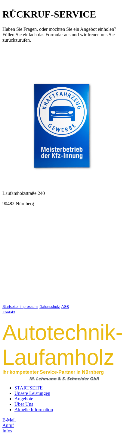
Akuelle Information (33, 409)
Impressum (29, 307)
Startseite (11, 307)
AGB (65, 307)
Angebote (23, 398)
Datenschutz (49, 307)
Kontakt (8, 312)
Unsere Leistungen (32, 393)
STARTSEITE (28, 387)
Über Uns (23, 404)
